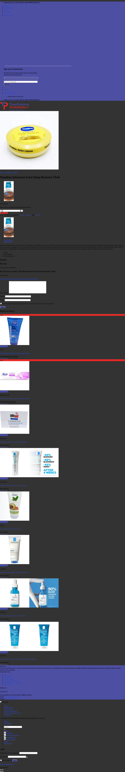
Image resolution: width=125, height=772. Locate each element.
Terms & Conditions (10, 681)
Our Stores (7, 684)
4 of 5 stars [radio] (27, 279)
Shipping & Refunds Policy (12, 682)
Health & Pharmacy (13, 735)
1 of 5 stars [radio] (3, 279)
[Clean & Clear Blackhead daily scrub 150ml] (14, 344)
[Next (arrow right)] (2, 771)
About (6, 6)
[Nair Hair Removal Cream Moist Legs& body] (14, 390)
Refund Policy (8, 677)
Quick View (4, 346)
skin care (38, 215)
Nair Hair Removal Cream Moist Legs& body (15, 398)
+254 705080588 (11, 699)
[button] (62, 767)
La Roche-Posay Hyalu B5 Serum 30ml (12, 616)
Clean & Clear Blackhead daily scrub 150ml (14, 353)
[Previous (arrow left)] (1, 771)
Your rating (4, 275)
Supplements (10, 737)
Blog (5, 10)
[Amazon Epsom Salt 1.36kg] (9, 190)
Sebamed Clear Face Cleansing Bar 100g (13, 442)
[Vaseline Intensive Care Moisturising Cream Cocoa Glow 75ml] (9, 200)
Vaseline (15, 172)
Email (2, 300)
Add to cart (4, 213)
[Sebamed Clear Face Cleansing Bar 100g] (14, 433)
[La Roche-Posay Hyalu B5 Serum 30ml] (29, 607)
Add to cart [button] (4, 358)
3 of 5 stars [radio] (19, 279)
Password (4, 756)
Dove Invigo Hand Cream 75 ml (10, 529)
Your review (4, 293)
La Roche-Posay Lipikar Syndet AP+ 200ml (14, 572)
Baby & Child (10, 740)
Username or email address (9, 753)
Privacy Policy (8, 679)
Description (8, 240)
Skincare (8, 172)
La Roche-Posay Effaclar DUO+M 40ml (13, 485)
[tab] (64, 240)
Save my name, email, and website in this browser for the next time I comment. (28, 304)
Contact (7, 11)
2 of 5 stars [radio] (11, 279)
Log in (15, 760)
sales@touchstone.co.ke (12, 697)
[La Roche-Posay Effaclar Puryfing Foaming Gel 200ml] (29, 650)
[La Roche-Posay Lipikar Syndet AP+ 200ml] (14, 563)
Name (2, 296)
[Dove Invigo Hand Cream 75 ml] (14, 520)
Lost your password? (7, 764)
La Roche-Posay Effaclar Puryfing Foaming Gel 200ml (18, 659)
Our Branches (9, 8)
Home (2, 172)
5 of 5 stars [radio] (34, 279)
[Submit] (4, 729)
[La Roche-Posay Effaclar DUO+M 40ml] (29, 477)
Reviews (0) (8, 242)
